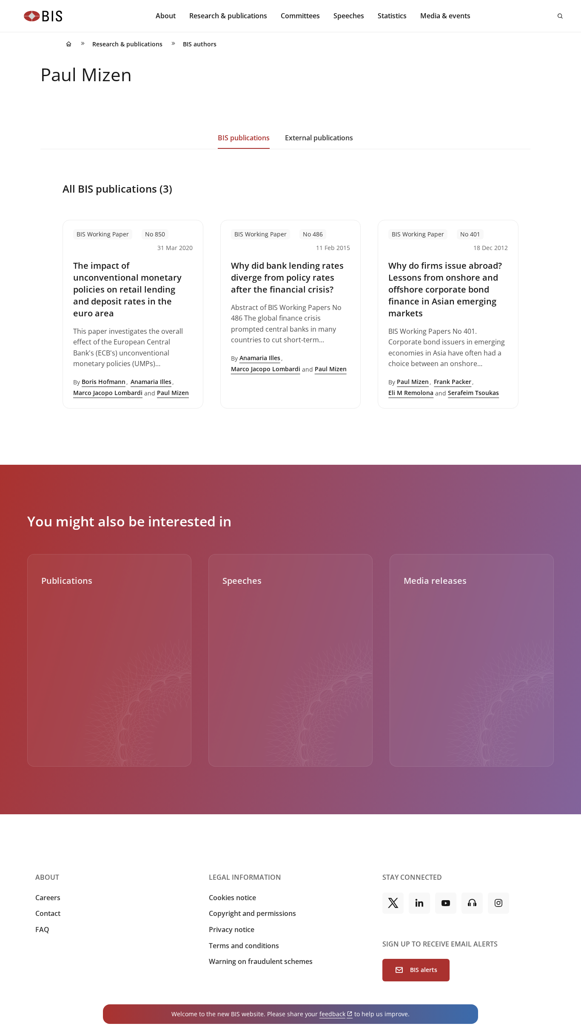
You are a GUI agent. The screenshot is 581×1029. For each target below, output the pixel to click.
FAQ (42, 929)
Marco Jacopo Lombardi (107, 393)
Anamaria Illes (151, 382)
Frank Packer (452, 382)
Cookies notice (232, 897)
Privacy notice (231, 929)
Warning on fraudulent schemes (261, 961)
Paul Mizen (173, 393)
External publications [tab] (319, 137)
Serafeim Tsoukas (473, 393)
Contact (47, 913)
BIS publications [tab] (244, 137)
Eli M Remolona (410, 393)
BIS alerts (423, 970)
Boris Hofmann (103, 382)
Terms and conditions (244, 945)
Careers (47, 897)
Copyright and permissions (252, 913)
